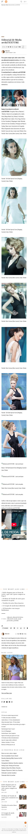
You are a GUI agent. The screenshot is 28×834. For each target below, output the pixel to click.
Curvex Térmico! (5, 761)
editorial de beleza (17, 617)
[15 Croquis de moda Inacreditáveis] (23, 814)
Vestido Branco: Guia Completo (8, 733)
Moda (2, 36)
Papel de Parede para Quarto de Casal (10, 735)
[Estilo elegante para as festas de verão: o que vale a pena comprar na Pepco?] (23, 786)
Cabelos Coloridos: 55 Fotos (7, 742)
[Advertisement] (14, 20)
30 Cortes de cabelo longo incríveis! (9, 715)
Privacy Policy (21, 829)
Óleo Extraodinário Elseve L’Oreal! (9, 756)
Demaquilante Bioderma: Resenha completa (12, 763)
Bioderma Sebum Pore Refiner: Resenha (10, 768)
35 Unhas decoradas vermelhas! (8, 717)
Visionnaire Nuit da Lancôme (8, 775)
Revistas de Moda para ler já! (8, 744)
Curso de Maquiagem (6, 731)
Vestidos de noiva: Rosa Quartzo (13, 603)
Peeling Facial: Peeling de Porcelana (10, 765)
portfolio (16, 620)
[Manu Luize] (6, 1)
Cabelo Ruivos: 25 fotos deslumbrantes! (10, 720)
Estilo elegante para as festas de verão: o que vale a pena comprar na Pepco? (13, 594)
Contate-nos (4, 707)
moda (19, 619)
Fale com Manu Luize (6, 693)
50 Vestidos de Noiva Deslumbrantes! (10, 738)
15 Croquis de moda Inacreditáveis (14, 606)
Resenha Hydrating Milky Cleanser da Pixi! (11, 758)
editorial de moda (12, 619)
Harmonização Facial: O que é (8, 729)
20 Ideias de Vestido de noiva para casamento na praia (9, 797)
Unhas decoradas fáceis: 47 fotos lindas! (10, 722)
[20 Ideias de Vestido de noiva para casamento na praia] (23, 797)
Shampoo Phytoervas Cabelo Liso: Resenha (11, 770)
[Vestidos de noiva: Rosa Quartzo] (23, 806)
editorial (9, 617)
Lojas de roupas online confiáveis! (9, 740)
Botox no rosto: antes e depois (9, 753)
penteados (10, 620)
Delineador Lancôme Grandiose (9, 773)
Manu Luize (7, 50)
